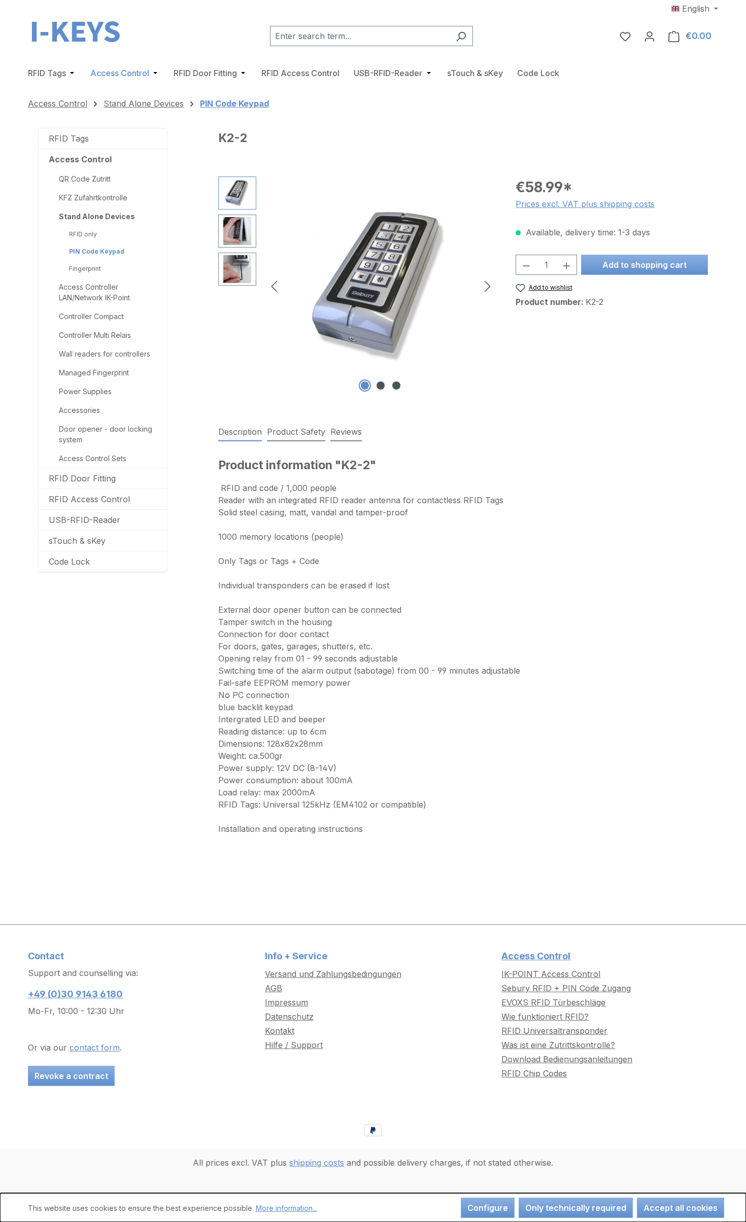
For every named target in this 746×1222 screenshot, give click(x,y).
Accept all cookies (680, 1208)
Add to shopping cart (644, 265)
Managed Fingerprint (94, 372)
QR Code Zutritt (85, 178)
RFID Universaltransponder (554, 1031)
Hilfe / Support (294, 1045)
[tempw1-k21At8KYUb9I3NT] (380, 285)
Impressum (286, 1002)
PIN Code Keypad (96, 251)
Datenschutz (289, 1016)
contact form (95, 1047)
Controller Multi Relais (95, 335)
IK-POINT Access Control (550, 974)
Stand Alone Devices (97, 216)
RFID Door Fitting (82, 478)
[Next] (487, 285)
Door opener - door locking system (105, 434)
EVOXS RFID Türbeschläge (553, 1002)
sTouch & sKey (77, 541)
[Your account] (649, 36)
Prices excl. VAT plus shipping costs (585, 204)
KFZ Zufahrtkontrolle (93, 197)
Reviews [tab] (346, 432)
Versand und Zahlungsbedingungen (333, 974)
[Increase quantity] (567, 265)
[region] (356, 286)
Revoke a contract (71, 1076)
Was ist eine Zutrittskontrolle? (558, 1045)
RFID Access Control (89, 499)
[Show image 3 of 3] (396, 385)
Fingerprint (85, 268)
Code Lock (69, 561)
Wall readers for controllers (104, 354)
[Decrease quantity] (526, 265)
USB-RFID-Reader (84, 520)
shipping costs (316, 1163)
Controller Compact (91, 316)
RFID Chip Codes (534, 1073)
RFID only (83, 234)
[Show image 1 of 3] (365, 385)
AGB (273, 988)
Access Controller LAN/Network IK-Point (94, 292)
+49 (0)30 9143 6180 (75, 994)
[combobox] (360, 36)
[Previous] (274, 285)
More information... (286, 1208)
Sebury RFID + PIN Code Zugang (566, 988)
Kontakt (279, 1031)
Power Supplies (85, 391)
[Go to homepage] (78, 34)
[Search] (461, 36)
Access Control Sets (92, 458)
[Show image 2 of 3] (381, 385)
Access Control (80, 159)
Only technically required (575, 1208)
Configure (487, 1208)
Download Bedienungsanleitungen (566, 1059)
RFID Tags (69, 138)
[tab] (240, 432)
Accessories (79, 410)
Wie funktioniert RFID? (545, 1016)
